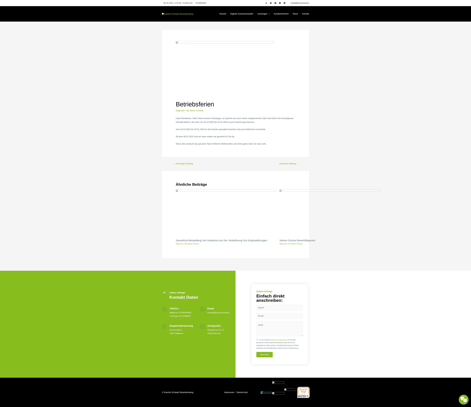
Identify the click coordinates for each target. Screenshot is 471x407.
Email (210, 308)
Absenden (264, 355)
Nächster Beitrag (289, 163)
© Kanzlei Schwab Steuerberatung (177, 392)
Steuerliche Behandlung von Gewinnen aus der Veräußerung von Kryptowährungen (221, 240)
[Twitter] (271, 3)
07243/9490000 (201, 3)
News (295, 14)
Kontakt (305, 14)
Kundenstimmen (281, 14)
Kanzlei (222, 14)
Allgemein (180, 110)
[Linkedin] (284, 3)
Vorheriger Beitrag (182, 163)
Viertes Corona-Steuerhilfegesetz (297, 240)
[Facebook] (275, 3)
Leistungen (262, 14)
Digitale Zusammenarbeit (241, 14)
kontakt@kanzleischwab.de (300, 3)
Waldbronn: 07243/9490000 (180, 313)
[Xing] (266, 3)
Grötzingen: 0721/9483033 (180, 316)
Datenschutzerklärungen (278, 340)
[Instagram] (280, 3)
